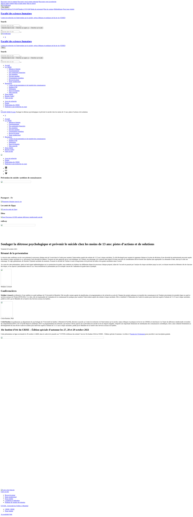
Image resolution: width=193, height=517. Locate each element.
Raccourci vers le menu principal (28, 2)
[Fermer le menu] (1, 110)
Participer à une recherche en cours (16, 107)
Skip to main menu (20, 3)
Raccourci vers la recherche (47, 2)
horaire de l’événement (137, 334)
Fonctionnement (14, 71)
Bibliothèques (58, 9)
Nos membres (13, 74)
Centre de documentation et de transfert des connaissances (27, 85)
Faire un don (9, 98)
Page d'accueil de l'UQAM (9, 9)
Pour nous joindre (68, 9)
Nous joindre (9, 94)
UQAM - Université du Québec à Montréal (14, 506)
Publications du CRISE (12, 105)
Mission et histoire (14, 69)
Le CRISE (8, 67)
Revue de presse (14, 80)
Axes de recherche (11, 101)
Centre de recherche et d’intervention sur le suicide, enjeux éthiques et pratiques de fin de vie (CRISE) (33, 18)
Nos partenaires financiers (17, 72)
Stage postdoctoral (15, 81)
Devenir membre (14, 76)
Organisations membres (16, 78)
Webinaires (12, 89)
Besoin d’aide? (9, 96)
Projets (7, 103)
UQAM (3, 112)
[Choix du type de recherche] (20, 56)
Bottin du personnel (37, 9)
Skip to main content (7, 3)
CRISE (8, 112)
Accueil (7, 65)
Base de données (14, 91)
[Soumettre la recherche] (1, 30)
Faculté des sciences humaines (16, 13)
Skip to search (31, 3)
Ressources (8, 83)
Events (13, 112)
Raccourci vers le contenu (9, 2)
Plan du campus (48, 9)
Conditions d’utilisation (12, 500)
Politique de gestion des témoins (15, 502)
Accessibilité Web (6, 514)
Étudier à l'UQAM (24, 9)
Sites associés (13, 92)
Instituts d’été (13, 87)
